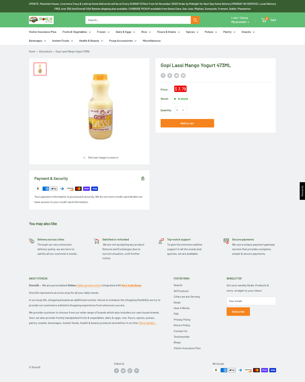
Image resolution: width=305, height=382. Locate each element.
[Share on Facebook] (163, 75)
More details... (148, 322)
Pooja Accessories (121, 40)
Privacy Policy (182, 319)
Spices (190, 31)
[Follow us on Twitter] (123, 370)
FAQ (176, 313)
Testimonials (182, 336)
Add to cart (187, 123)
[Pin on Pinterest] (169, 75)
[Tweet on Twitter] (176, 75)
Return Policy (182, 325)
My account (239, 21)
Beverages (35, 40)
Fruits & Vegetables (74, 31)
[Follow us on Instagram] (129, 370)
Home (32, 51)
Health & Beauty (89, 40)
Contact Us (180, 331)
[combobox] (138, 20)
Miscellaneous (152, 40)
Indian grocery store (88, 285)
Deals (177, 302)
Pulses (209, 31)
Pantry (227, 31)
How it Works (182, 308)
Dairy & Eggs (123, 31)
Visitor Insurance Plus (42, 31)
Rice (144, 31)
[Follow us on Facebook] (116, 370)
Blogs (177, 342)
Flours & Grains (166, 31)
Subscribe (238, 311)
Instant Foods (60, 40)
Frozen (101, 31)
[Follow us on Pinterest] (136, 370)
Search (178, 285)
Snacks (246, 31)
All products (45, 51)
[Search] (195, 20)
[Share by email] (183, 75)
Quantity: (166, 110)
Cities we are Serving (187, 296)
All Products (181, 291)
